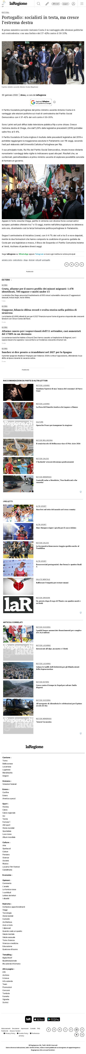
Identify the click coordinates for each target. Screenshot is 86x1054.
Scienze (5, 857)
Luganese (6, 770)
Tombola (6, 993)
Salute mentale (8, 934)
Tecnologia (7, 913)
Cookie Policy (23, 1033)
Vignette (5, 999)
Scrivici (5, 1002)
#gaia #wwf (7, 958)
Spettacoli (6, 848)
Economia (7, 875)
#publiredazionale (9, 961)
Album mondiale (8, 837)
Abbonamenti (5, 1028)
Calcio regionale (8, 813)
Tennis (5, 819)
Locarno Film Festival (11, 867)
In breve (5, 978)
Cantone (6, 757)
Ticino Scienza (8, 940)
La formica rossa (9, 889)
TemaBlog (7, 955)
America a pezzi (8, 798)
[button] (48, 1030)
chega (25, 260)
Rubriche (6, 904)
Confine (5, 792)
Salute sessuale (8, 937)
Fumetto (5, 996)
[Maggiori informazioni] (54, 102)
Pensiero (6, 854)
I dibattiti (5, 898)
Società (5, 860)
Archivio (5, 975)
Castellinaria (7, 870)
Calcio (5, 810)
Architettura (7, 922)
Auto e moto (7, 925)
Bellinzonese (7, 764)
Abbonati (56, 4)
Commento (6, 883)
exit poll (38, 260)
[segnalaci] (47, 4)
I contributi (6, 892)
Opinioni (6, 880)
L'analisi (5, 886)
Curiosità (6, 919)
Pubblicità (4, 1031)
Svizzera (6, 781)
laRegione (41, 95)
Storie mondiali (8, 828)
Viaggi (4, 910)
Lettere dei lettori (9, 895)
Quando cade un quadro (12, 931)
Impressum (25, 1028)
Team (4, 984)
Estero (5, 789)
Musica (5, 864)
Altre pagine (8, 969)
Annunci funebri (15, 1031)
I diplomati (6, 928)
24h (4, 972)
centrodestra (18, 260)
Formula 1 (6, 822)
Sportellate (6, 831)
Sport (5, 804)
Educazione (7, 946)
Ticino (5, 760)
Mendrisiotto (7, 773)
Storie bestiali (7, 916)
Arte (4, 845)
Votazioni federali (9, 784)
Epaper (65, 4)
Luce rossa (6, 834)
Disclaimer (15, 1028)
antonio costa (7, 260)
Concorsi (6, 990)
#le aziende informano (11, 964)
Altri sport (6, 825)
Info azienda (7, 981)
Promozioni (7, 987)
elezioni (31, 260)
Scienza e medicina (10, 943)
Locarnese (6, 767)
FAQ (38, 1028)
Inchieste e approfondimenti (13, 907)
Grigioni (5, 776)
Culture (6, 842)
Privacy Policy (10, 1033)
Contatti (32, 1028)
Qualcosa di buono (10, 949)
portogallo (46, 260)
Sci (3, 816)
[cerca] (38, 4)
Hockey (5, 807)
